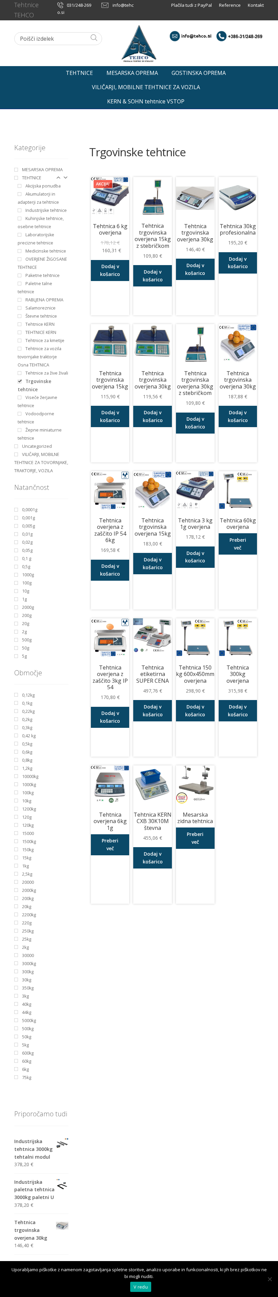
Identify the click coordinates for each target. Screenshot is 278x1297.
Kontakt (256, 5)
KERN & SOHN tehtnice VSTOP (145, 101)
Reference (230, 5)
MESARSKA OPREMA (132, 73)
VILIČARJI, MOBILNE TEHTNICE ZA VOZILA (146, 87)
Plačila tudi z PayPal (192, 5)
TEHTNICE (79, 73)
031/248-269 (79, 5)
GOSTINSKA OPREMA (199, 73)
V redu (141, 1287)
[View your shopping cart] (258, 71)
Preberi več (238, 544)
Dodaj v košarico (110, 270)
